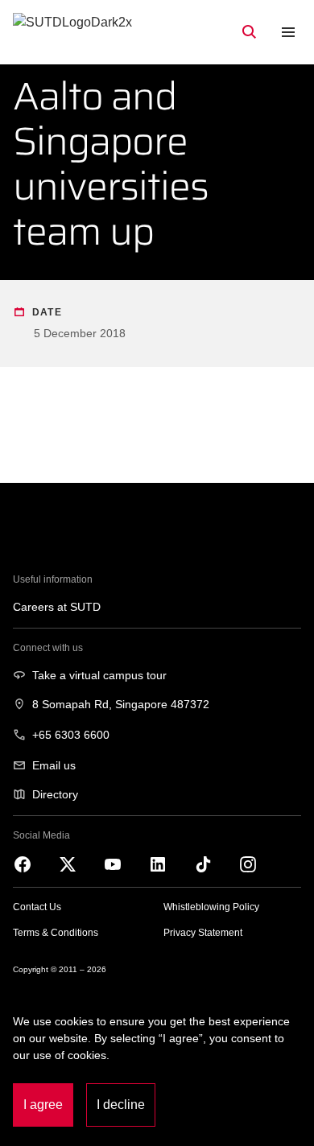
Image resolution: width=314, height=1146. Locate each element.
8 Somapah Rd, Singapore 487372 (120, 704)
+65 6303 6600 (70, 734)
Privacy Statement (202, 932)
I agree (43, 1104)
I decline (121, 1104)
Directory (55, 794)
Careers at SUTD (57, 606)
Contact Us (37, 907)
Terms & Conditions (55, 932)
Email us (54, 765)
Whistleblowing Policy (211, 907)
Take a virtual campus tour (99, 675)
